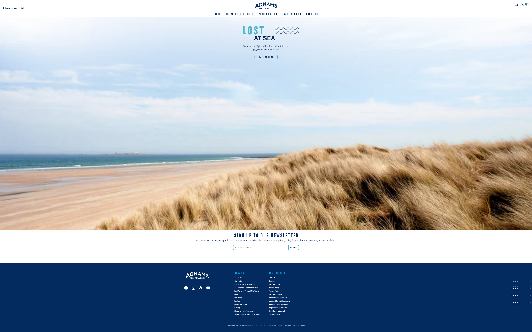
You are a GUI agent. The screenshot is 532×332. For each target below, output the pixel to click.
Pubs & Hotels (267, 14)
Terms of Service (275, 294)
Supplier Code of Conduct (279, 304)
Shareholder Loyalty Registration (247, 314)
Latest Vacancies (241, 304)
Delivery (272, 281)
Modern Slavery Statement (279, 301)
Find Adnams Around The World (246, 291)
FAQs (236, 294)
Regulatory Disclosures (278, 307)
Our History (239, 281)
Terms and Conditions (263, 325)
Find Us (237, 301)
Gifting (237, 307)
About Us (238, 278)
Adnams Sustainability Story (245, 284)
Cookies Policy (274, 314)
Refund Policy (274, 288)
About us (312, 14)
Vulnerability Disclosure (278, 297)
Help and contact (10, 8)
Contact (272, 278)
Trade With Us (291, 14)
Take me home (266, 57)
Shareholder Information (244, 311)
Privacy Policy (274, 291)
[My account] (522, 4)
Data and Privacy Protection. (282, 325)
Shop (217, 14)
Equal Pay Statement (277, 311)
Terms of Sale (274, 284)
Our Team (238, 297)
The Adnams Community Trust (246, 288)
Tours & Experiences (239, 14)
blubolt (302, 325)
